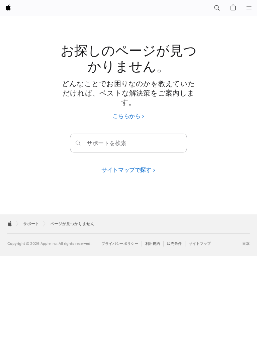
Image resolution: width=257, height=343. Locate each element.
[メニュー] (249, 8)
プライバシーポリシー (119, 244)
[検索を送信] (78, 142)
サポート (31, 223)
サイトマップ (200, 244)
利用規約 (152, 244)
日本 (246, 244)
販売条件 (174, 244)
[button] (217, 8)
